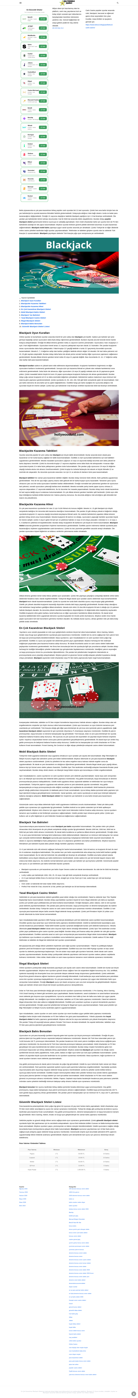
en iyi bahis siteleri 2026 (76, 1297)
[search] (118, 3)
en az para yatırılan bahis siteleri (78, 1290)
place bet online (73, 1364)
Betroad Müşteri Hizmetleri (77, 1219)
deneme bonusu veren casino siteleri (80, 1259)
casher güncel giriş (74, 1239)
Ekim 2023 (22, 1205)
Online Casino (73, 1344)
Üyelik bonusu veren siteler (77, 1371)
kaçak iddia (72, 1327)
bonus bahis (72, 1226)
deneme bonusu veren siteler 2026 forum (81, 1273)
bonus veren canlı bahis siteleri (78, 1232)
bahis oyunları (73, 1205)
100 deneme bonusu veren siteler (79, 1189)
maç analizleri (73, 1337)
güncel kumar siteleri (75, 1307)
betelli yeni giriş (73, 1216)
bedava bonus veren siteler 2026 (79, 1209)
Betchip (71, 1212)
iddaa (70, 1317)
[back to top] (133, 1393)
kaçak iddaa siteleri (74, 1324)
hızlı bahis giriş (73, 1313)
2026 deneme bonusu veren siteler (79, 1195)
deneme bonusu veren (75, 1256)
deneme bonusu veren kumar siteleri (80, 1263)
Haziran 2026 (23, 1195)
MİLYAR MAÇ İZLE (58, 28)
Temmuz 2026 (23, 1192)
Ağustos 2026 (23, 1189)
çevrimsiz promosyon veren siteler (79, 1246)
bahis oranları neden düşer (77, 1202)
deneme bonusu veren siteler (77, 1266)
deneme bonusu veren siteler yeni (79, 1276)
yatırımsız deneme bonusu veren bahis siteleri (82, 1374)
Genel (71, 1303)
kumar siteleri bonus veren (77, 1330)
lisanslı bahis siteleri (75, 1334)
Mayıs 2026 (22, 1199)
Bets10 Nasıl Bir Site (75, 1222)
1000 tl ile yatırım (74, 1192)
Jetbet (71, 1320)
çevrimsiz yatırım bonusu (76, 1249)
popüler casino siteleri (75, 1368)
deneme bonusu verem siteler (78, 1253)
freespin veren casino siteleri (77, 1300)
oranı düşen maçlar (75, 1354)
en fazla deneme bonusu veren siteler (80, 1293)
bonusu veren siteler (75, 1236)
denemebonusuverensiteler (77, 1283)
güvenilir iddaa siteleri (75, 1310)
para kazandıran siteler (76, 1357)
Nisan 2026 (22, 1202)
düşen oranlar (73, 1286)
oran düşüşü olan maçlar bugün (78, 1347)
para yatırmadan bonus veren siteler (80, 1361)
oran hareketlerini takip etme (77, 1351)
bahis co (71, 1199)
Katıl (44, 19)
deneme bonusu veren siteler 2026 (79, 1270)
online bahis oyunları (75, 1341)
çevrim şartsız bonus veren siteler (79, 1243)
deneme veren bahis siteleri (77, 1280)
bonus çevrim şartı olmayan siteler (79, 1229)
